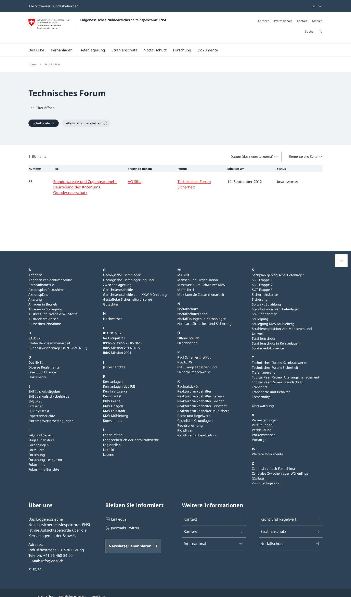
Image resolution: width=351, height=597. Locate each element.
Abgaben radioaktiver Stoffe (50, 280)
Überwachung (263, 405)
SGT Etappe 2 (262, 285)
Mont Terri (185, 289)
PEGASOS (184, 362)
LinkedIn (118, 519)
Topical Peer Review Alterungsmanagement (285, 377)
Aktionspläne (38, 294)
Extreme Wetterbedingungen (51, 421)
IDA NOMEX (112, 333)
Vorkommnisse (263, 435)
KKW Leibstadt (114, 411)
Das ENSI (35, 362)
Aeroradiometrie (41, 285)
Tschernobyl (261, 397)
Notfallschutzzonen (192, 314)
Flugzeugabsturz (41, 440)
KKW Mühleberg (115, 415)
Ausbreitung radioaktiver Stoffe (52, 314)
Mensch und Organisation (197, 280)
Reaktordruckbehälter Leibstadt (202, 406)
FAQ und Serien (40, 435)
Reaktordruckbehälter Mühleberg (203, 411)
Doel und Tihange (42, 372)
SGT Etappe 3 (262, 289)
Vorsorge (259, 439)
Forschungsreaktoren (45, 459)
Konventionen (114, 420)
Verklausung (261, 430)
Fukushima (36, 464)
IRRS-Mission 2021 (117, 352)
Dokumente (37, 377)
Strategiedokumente (268, 348)
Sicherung (260, 299)
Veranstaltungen (265, 420)
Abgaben (35, 275)
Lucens (108, 454)
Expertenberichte (41, 416)
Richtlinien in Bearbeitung (197, 435)
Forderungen (38, 445)
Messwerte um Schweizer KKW (201, 285)
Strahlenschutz (263, 338)
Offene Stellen (188, 338)
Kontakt (190, 519)
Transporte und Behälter (271, 392)
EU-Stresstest (38, 411)
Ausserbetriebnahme (44, 324)
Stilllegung (260, 319)
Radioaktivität (187, 386)
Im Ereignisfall (114, 338)
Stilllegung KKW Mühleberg (273, 324)
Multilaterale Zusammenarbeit (200, 294)
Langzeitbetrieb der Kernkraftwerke (131, 440)
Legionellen (112, 445)
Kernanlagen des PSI (119, 386)
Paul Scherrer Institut (194, 357)
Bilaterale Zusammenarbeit (49, 343)
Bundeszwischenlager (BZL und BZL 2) (57, 348)
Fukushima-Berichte (43, 469)
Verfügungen (262, 425)
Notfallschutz (187, 309)
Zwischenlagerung (266, 483)
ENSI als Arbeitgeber (44, 391)
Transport (259, 387)
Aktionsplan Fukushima (46, 289)
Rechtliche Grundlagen (195, 420)
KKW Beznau (112, 401)
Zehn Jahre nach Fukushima (273, 468)
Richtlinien (185, 430)
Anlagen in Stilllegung (45, 309)
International (195, 543)
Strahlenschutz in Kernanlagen (276, 343)
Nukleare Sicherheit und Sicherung (204, 323)
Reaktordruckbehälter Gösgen (200, 401)
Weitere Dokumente (267, 454)
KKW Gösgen (113, 406)
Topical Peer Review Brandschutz (277, 382)
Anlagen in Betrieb (42, 304)
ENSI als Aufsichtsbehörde (48, 396)
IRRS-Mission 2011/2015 (121, 348)
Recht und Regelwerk (193, 415)
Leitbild (108, 449)
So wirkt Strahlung (266, 304)
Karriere (190, 531)
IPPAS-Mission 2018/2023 (122, 343)
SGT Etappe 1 (262, 280)
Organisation (187, 343)
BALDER (34, 338)
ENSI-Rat (35, 401)
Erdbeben (35, 406)
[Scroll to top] (341, 260)
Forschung (36, 454)
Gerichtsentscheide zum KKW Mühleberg (135, 294)
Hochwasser (112, 318)
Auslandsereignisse (43, 319)
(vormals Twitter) (125, 527)
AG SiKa (134, 181)
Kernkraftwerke (115, 391)
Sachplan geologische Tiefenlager (278, 275)
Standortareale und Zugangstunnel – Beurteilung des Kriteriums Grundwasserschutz (85, 187)
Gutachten (111, 304)
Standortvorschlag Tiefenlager (275, 309)
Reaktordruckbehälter (194, 391)
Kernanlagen (113, 381)
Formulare (36, 450)
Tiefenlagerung (263, 372)
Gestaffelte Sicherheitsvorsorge (127, 299)
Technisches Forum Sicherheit (275, 367)
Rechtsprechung (190, 425)
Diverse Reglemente (44, 367)
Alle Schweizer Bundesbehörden (53, 6)
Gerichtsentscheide (118, 289)
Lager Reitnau (114, 435)
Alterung (35, 299)
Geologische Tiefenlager (122, 275)
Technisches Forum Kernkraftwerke (279, 362)
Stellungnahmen (264, 314)
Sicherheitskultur (265, 294)
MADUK (183, 275)
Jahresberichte (114, 367)
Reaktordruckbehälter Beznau (200, 396)
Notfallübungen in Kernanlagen (201, 318)
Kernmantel (112, 396)
